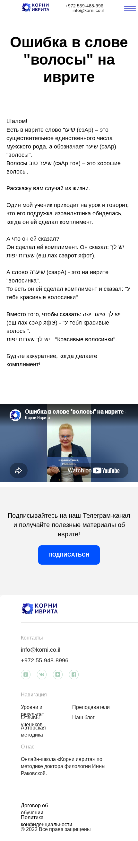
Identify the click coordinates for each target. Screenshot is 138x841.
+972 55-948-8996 (44, 660)
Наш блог (83, 717)
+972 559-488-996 (84, 5)
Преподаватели (91, 707)
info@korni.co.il (88, 10)
